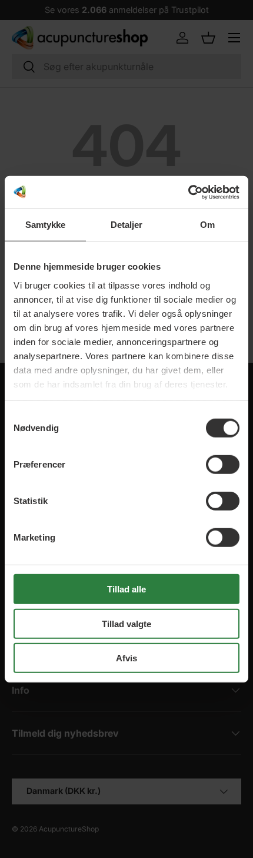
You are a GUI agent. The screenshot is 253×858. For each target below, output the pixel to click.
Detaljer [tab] (127, 225)
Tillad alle (126, 589)
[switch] (222, 464)
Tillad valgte (126, 623)
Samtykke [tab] (45, 225)
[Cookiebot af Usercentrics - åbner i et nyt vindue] (188, 192)
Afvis (126, 658)
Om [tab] (207, 225)
